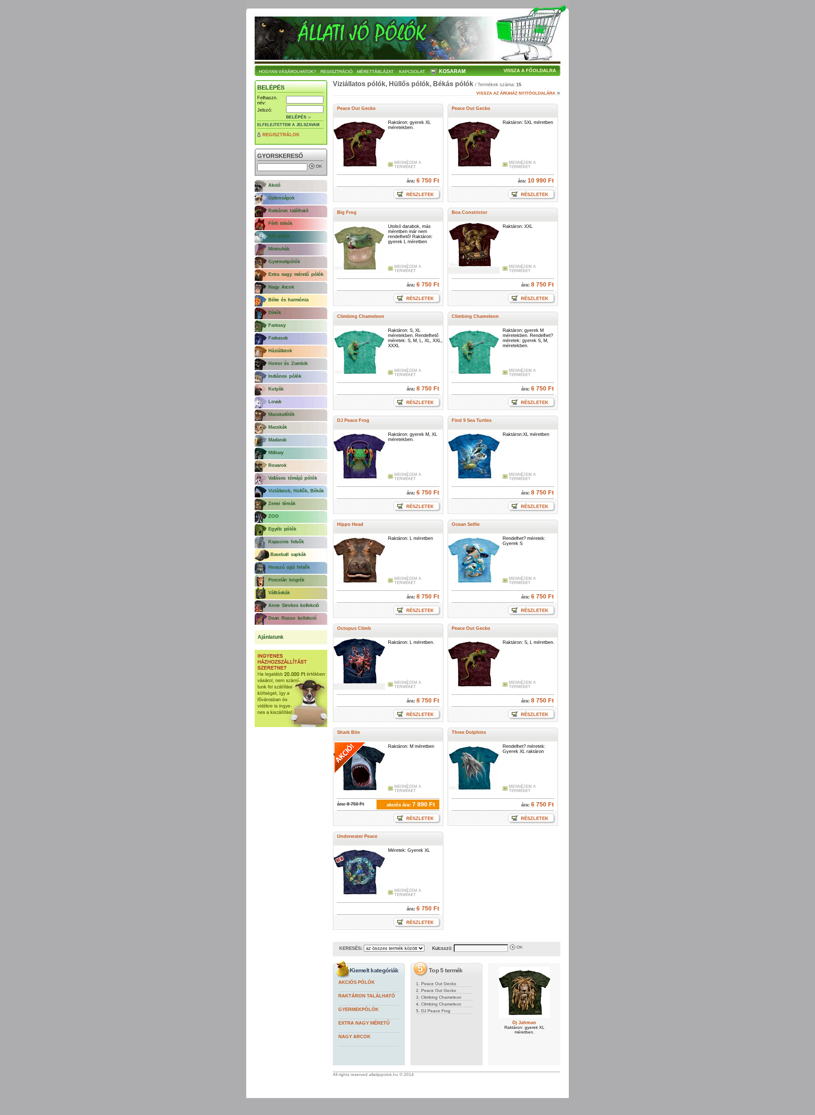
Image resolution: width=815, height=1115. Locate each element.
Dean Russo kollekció (292, 618)
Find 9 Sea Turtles (472, 420)
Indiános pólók (284, 376)
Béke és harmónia (288, 299)
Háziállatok (280, 350)
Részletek (419, 194)
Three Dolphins (469, 732)
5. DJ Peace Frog (433, 1010)
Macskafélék (281, 414)
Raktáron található (288, 210)
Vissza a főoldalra (529, 70)
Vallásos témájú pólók (292, 477)
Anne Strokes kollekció (293, 605)
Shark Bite (348, 732)
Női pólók (279, 236)
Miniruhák (278, 248)
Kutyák (276, 388)
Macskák (277, 427)
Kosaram (452, 71)
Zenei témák (281, 503)
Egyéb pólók (282, 528)
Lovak (274, 401)
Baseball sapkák (287, 554)
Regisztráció (336, 71)
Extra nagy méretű (364, 1022)
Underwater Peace (357, 836)
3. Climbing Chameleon (438, 997)
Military (276, 452)
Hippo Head (350, 524)
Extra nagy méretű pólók (295, 274)
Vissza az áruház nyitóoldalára (515, 93)
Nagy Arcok (281, 286)
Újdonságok (281, 197)
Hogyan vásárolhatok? (287, 71)
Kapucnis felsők (286, 541)
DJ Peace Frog (353, 420)
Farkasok (278, 337)
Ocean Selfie (466, 524)
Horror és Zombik (287, 363)
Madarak (277, 439)
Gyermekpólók (284, 261)
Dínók (274, 312)
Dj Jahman (524, 1022)
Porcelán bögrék (286, 579)
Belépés (296, 117)
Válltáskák (279, 592)
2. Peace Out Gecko (436, 990)
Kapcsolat (412, 71)
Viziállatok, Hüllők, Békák (295, 490)
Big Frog (347, 212)
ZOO (273, 516)
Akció (274, 185)
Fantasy (276, 325)
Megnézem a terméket (407, 164)
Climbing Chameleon (360, 316)
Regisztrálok (281, 134)
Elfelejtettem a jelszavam (288, 125)
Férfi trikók (280, 223)
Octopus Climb (354, 628)
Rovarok (277, 465)
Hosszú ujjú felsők (289, 567)
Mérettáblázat (375, 71)
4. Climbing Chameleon (438, 1004)
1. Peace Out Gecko (436, 983)
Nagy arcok (354, 1036)
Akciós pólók (356, 982)
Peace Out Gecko (356, 108)
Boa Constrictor (469, 212)
